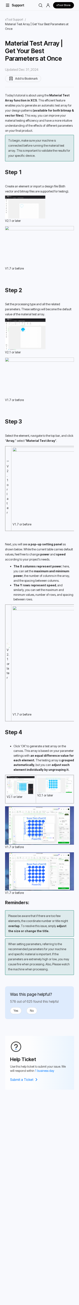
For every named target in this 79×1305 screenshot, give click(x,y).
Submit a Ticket (21, 1079)
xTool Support (14, 19)
